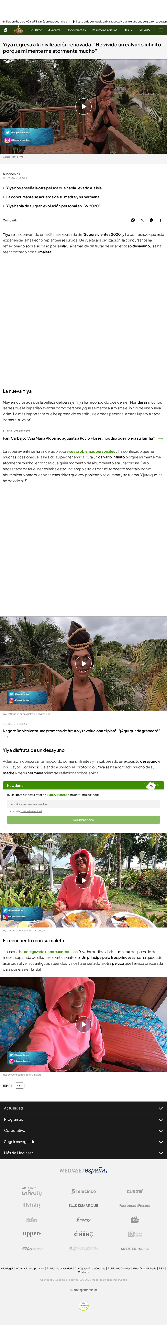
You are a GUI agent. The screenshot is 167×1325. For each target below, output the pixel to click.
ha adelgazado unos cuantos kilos (48, 951)
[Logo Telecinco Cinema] (83, 1234)
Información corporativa (30, 1268)
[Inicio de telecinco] (5, 30)
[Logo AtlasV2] (32, 1249)
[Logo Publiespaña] (83, 1248)
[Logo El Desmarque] (83, 1205)
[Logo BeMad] (135, 1220)
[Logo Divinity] (32, 1205)
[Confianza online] (84, 1309)
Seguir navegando (19, 1141)
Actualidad (13, 1108)
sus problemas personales (92, 451)
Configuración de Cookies (90, 1268)
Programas (13, 1119)
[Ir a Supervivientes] (18, 30)
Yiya (19, 1085)
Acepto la (26, 811)
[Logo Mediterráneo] (135, 1248)
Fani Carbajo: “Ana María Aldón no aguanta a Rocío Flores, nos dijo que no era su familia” (79, 438)
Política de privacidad (59, 1268)
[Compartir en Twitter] (142, 220)
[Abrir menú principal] (161, 30)
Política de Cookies (119, 1268)
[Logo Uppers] (32, 1234)
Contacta (83, 1272)
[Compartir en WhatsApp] (133, 220)
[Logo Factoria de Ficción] (135, 1205)
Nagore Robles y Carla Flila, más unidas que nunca (36, 21)
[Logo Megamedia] (85, 1290)
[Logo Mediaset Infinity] (32, 1191)
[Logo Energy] (83, 1220)
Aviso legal (6, 1268)
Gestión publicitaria (144, 1268)
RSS (161, 1268)
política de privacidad (31, 811)
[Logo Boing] (31, 1220)
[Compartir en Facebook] (160, 220)
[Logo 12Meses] (135, 1234)
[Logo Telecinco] (83, 1191)
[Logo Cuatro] (135, 1191)
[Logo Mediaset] (83, 1173)
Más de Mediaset (18, 1152)
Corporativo (14, 1130)
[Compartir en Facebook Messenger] (151, 220)
